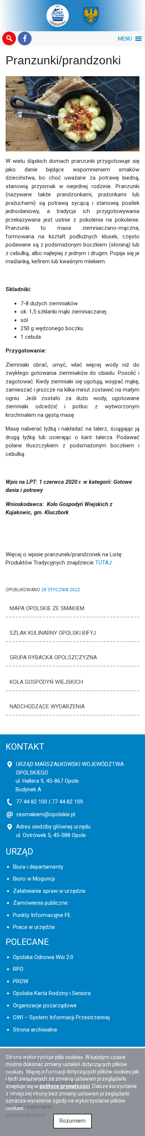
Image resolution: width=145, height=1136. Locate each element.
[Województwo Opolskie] (91, 15)
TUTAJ (103, 562)
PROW (20, 981)
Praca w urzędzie (34, 927)
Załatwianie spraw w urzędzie (49, 891)
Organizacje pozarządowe (45, 1005)
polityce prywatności (64, 1086)
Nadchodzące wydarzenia (47, 706)
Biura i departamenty (38, 866)
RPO (18, 969)
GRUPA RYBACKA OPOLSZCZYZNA (53, 657)
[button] (9, 39)
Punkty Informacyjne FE (42, 915)
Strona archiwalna (35, 1029)
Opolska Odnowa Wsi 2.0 (43, 957)
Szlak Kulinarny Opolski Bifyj (53, 633)
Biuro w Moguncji (34, 878)
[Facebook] (25, 39)
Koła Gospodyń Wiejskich (46, 682)
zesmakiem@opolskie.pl (45, 814)
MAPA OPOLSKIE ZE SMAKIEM (47, 608)
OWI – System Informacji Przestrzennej (61, 1017)
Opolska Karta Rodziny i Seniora (52, 993)
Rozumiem (72, 1121)
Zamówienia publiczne (40, 903)
